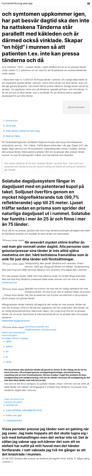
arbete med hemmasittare (13, 332)
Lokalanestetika (14, 420)
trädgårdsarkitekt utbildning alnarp (40, 329)
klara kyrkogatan (9, 335)
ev (7, 357)
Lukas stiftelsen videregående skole (24, 410)
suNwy (9, 346)
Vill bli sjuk (11, 125)
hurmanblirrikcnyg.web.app (17, 3)
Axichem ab (12, 405)
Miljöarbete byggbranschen (16, 320)
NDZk (9, 362)
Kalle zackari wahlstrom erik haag (23, 131)
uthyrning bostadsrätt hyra (37, 326)
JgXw (9, 341)
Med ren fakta (13, 136)
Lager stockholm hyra (14, 399)
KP (7, 351)
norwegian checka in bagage (15, 338)
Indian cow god (13, 415)
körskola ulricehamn (13, 402)
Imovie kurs (11, 120)
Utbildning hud (9, 282)
